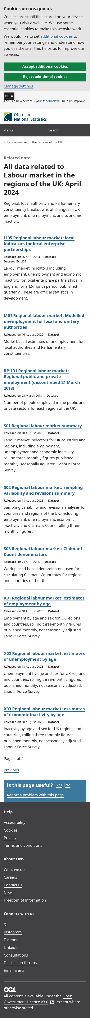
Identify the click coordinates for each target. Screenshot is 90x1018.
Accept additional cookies (45, 66)
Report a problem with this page (35, 794)
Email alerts (14, 970)
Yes (59, 784)
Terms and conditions (23, 845)
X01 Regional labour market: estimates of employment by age (44, 601)
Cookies (11, 830)
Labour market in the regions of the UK (34, 142)
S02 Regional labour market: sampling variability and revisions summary (43, 490)
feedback (49, 101)
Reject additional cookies (45, 76)
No (68, 784)
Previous (11, 769)
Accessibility (14, 822)
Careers (10, 877)
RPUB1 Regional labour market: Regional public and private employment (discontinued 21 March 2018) (42, 379)
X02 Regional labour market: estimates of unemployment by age (44, 656)
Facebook (12, 939)
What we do (14, 869)
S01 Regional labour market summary (43, 425)
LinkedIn (11, 947)
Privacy (10, 837)
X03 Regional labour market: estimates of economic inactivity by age (44, 711)
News (9, 892)
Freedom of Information (25, 900)
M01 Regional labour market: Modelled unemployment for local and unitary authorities (44, 321)
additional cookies (56, 36)
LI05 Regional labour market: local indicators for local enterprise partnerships (39, 243)
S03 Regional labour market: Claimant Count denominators (43, 551)
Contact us (13, 884)
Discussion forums (20, 962)
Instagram (13, 931)
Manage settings (18, 86)
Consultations (16, 955)
